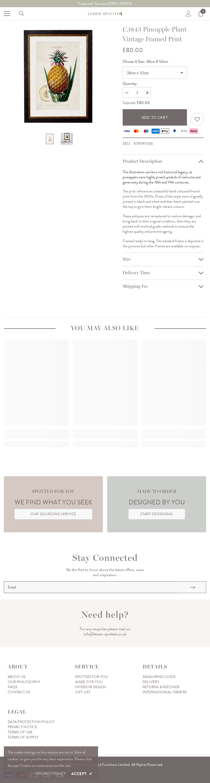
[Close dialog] (196, 343)
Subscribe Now (155, 412)
